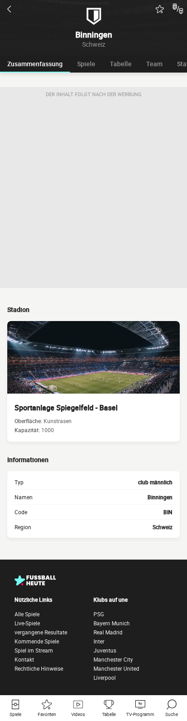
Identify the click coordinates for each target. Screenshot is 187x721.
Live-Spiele (27, 623)
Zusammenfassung (35, 63)
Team (154, 63)
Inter (99, 641)
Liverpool (105, 677)
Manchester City (113, 659)
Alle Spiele (27, 614)
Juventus (105, 650)
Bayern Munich (112, 623)
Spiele (86, 63)
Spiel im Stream (34, 650)
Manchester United (116, 668)
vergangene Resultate (41, 632)
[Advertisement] (93, 194)
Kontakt (24, 659)
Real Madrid (108, 632)
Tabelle (121, 63)
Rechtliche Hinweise (39, 668)
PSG (99, 614)
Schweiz (162, 527)
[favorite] (160, 9)
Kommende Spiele (37, 641)
